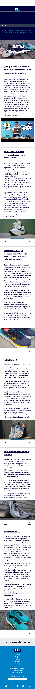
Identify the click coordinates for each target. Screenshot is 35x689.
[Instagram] (6, 686)
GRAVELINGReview (17, 672)
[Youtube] (23, 686)
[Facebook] (17, 686)
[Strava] (29, 686)
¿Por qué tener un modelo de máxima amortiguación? (13, 120)
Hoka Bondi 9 (10, 359)
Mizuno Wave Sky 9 (13, 250)
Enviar (17, 682)
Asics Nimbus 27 (12, 531)
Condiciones (17, 662)
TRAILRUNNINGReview (17, 668)
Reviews (17, 657)
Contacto (17, 655)
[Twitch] (12, 686)
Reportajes (17, 664)
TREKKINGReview (17, 670)
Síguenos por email (17, 676)
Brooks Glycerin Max (14, 151)
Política (17, 659)
